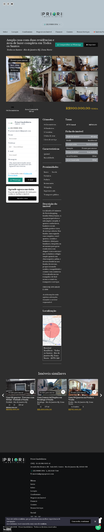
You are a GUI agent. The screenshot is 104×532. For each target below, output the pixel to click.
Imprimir (92, 45)
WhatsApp (16, 180)
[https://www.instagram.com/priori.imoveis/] (4, 4)
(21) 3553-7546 (53, 471)
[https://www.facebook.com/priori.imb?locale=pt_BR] (8, 4)
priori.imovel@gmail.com (20, 131)
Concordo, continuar (80, 521)
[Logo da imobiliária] (13, 488)
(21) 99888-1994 (52, 24)
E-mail (30, 180)
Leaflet (58, 344)
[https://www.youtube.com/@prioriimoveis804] (12, 4)
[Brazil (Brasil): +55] (10, 147)
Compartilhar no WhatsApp (70, 45)
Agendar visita (22, 198)
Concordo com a (20, 174)
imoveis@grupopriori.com (43, 474)
